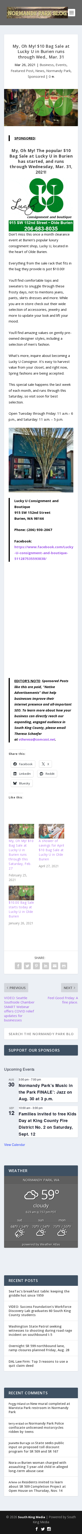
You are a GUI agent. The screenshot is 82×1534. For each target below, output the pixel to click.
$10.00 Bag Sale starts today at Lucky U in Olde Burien (21, 909)
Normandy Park (58, 70)
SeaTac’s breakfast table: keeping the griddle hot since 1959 (39, 1293)
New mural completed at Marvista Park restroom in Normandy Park (39, 1407)
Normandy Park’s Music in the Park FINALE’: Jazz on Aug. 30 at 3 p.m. (46, 1092)
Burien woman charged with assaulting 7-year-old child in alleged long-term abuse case (38, 1466)
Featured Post (22, 70)
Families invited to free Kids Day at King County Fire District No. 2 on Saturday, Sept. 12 (48, 1124)
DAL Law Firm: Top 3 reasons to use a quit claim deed (38, 1363)
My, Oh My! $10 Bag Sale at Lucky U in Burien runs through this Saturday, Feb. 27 (21, 854)
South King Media (31, 1517)
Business (47, 64)
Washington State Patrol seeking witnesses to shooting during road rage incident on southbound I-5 (40, 1330)
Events (61, 64)
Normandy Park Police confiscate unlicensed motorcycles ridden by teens (36, 1427)
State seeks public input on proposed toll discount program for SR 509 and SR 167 (36, 1447)
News (39, 70)
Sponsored (36, 76)
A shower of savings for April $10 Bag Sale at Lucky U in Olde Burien (51, 850)
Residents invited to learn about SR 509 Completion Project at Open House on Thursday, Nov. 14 (37, 1486)
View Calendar (14, 1144)
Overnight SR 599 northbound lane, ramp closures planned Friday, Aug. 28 (39, 1348)
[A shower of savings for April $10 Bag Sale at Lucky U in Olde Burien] (51, 831)
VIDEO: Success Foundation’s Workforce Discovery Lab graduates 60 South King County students (40, 1310)
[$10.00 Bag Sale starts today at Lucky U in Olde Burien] (21, 893)
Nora (13, 1462)
